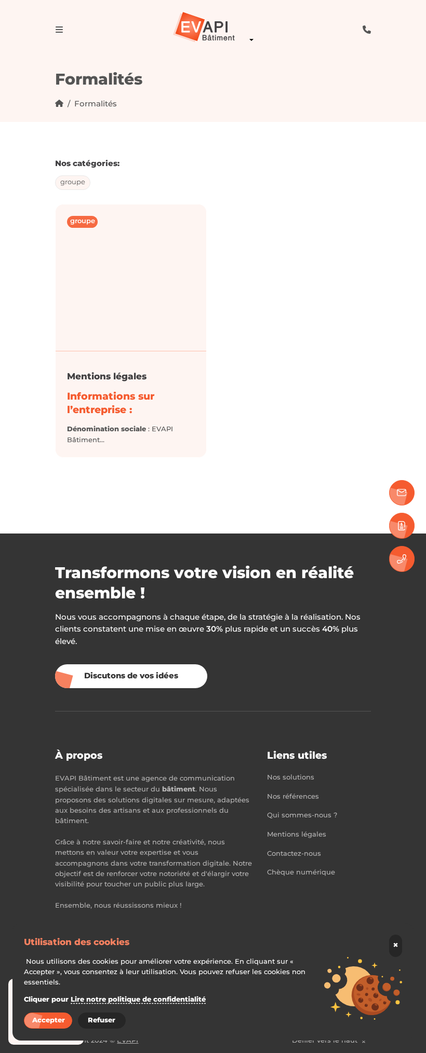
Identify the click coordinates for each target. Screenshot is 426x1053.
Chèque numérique (301, 873)
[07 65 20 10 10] (402, 558)
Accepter (48, 1020)
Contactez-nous (294, 854)
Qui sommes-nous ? (302, 815)
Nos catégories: (87, 164)
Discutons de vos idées (131, 676)
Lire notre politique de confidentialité (138, 999)
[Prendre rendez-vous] (402, 525)
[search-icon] (367, 29)
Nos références (293, 797)
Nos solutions (290, 778)
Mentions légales (107, 377)
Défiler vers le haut (326, 1041)
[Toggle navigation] (59, 29)
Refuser (101, 1020)
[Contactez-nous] (402, 492)
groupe (72, 182)
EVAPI (127, 1041)
